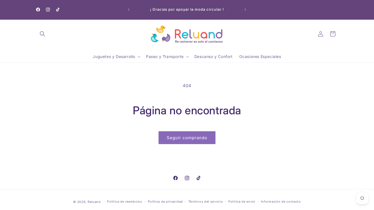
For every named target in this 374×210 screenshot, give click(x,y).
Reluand (94, 202)
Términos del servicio (205, 201)
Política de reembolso (124, 201)
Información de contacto (281, 201)
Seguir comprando (187, 137)
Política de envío (241, 201)
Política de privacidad (165, 201)
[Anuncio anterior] (129, 9)
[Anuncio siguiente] (245, 9)
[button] (42, 34)
